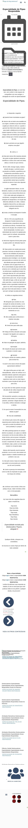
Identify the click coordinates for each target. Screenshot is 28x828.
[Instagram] (14, 801)
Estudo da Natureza (7, 654)
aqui (7, 575)
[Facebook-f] (14, 797)
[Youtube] (19, 801)
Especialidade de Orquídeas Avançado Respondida (12, 657)
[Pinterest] (19, 797)
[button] (21, 2)
